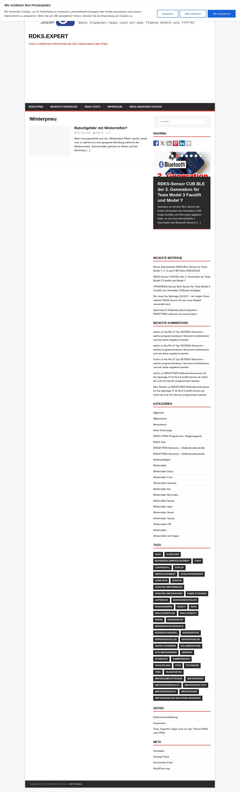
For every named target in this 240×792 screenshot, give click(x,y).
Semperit (187, 652)
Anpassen (167, 13)
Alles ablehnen (193, 13)
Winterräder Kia (162, 489)
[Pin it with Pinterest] (175, 143)
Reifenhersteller (166, 639)
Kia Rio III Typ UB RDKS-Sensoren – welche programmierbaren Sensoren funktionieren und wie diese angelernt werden (181, 335)
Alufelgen (172, 554)
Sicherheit (161, 659)
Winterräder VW (162, 524)
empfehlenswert (165, 574)
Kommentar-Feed (163, 762)
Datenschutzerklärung (165, 717)
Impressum (115, 106)
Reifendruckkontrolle (169, 626)
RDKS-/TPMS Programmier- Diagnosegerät (177, 436)
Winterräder (159, 465)
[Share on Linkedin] (182, 143)
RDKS (194, 607)
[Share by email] (188, 143)
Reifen (159, 620)
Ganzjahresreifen (191, 574)
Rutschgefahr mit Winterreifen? (100, 128)
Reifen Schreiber (165, 646)
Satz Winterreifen (166, 652)
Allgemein (158, 412)
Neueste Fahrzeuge (63, 106)
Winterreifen (160, 530)
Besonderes (160, 424)
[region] (120, 10)
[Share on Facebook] (156, 143)
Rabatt (181, 607)
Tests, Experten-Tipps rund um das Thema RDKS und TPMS (180, 730)
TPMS (158, 672)
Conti (197, 561)
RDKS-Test (159, 442)
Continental (162, 567)
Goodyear (161, 580)
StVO (178, 665)
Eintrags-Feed (161, 756)
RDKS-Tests (92, 106)
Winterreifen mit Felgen (166, 536)
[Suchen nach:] (182, 122)
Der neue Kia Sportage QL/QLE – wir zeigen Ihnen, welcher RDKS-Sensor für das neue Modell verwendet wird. (181, 300)
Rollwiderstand (190, 646)
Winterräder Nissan (164, 500)
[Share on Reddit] (169, 143)
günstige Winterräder (168, 593)
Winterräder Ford (162, 477)
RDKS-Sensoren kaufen (145, 106)
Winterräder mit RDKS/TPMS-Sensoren (178, 698)
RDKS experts (188, 613)
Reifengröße (190, 633)
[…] (88, 150)
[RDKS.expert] (111, 27)
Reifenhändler (191, 639)
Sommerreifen (181, 659)
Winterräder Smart (163, 512)
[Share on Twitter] (162, 143)
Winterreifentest (165, 691)
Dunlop (179, 567)
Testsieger (192, 665)
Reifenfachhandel (166, 633)
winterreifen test (195, 685)
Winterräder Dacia (163, 471)
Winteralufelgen (162, 459)
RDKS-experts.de (165, 613)
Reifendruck (175, 620)
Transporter (174, 672)
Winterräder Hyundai (164, 483)
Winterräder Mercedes (165, 494)
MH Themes (76, 784)
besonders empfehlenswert (172, 561)
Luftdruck (161, 600)
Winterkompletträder (168, 678)
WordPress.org (161, 768)
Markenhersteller (185, 600)
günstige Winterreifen (168, 587)
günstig (177, 580)
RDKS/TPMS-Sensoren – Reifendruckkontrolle (179, 447)
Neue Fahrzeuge (162, 430)
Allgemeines (160, 418)
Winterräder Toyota (163, 518)
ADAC (158, 554)
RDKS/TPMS (36, 106)
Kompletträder (196, 593)
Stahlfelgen (162, 665)
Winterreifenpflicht (167, 685)
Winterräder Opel (162, 506)
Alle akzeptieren (222, 13)
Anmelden (158, 750)
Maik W (99, 132)
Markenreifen (163, 607)
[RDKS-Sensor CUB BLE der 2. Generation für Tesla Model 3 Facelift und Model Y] (181, 164)
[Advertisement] (120, 76)
